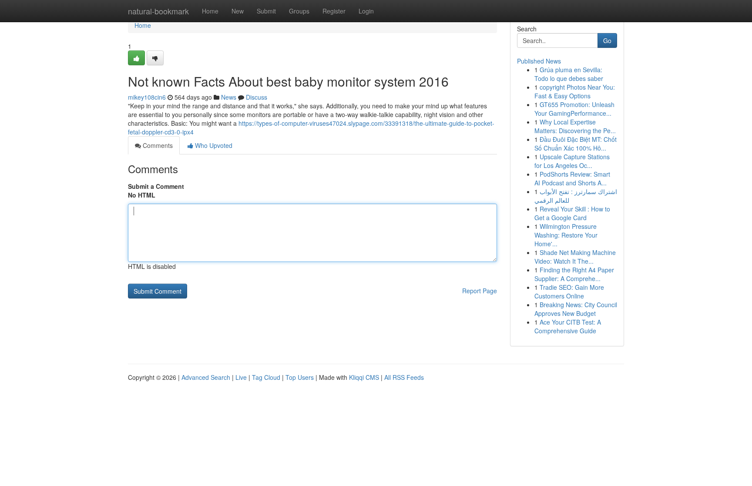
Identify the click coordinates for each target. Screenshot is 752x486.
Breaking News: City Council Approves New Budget (575, 309)
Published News (539, 61)
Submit (266, 11)
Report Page (479, 290)
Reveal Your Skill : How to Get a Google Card (572, 213)
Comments (157, 145)
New (238, 11)
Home (210, 11)
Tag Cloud (266, 377)
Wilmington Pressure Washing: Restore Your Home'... (566, 235)
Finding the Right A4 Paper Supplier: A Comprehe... (574, 274)
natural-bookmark (158, 11)
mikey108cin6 (147, 97)
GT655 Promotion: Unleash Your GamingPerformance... (574, 108)
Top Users (299, 377)
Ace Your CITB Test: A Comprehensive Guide (567, 326)
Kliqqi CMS (364, 377)
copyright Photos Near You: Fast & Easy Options (574, 91)
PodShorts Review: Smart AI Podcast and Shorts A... (572, 178)
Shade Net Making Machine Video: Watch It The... (575, 256)
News (228, 97)
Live (241, 377)
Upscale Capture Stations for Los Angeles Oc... (572, 161)
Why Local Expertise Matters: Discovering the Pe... (575, 126)
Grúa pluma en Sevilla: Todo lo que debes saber (568, 74)
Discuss (256, 97)
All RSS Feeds (404, 377)
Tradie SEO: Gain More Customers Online (569, 291)
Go (607, 40)
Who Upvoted (212, 145)
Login (366, 11)
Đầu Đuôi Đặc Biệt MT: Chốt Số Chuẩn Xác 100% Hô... (575, 143)
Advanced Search (205, 377)
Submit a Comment (156, 186)
